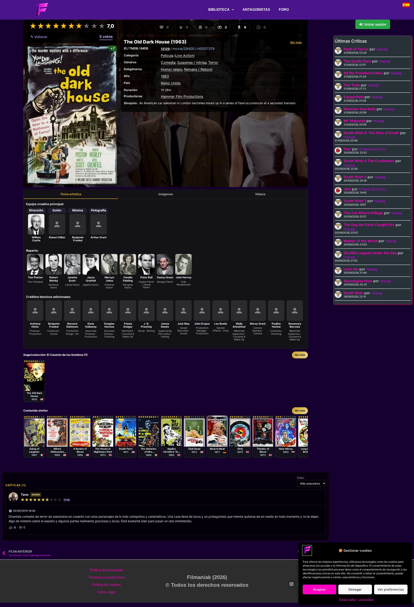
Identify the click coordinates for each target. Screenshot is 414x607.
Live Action (184, 55)
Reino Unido (171, 83)
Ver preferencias (391, 589)
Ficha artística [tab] (71, 194)
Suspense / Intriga (192, 62)
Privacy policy (347, 599)
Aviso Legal (106, 592)
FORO (284, 9)
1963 (165, 76)
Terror (213, 62)
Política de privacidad (106, 570)
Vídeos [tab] (260, 194)
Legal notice (366, 599)
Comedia (168, 62)
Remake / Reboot (198, 69)
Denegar (355, 589)
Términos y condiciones (106, 577)
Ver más (296, 42)
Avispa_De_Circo (372, 149)
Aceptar (319, 589)
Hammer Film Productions (182, 96)
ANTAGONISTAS (256, 9)
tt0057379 (206, 48)
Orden (300, 478)
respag (381, 49)
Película (167, 55)
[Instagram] (291, 584)
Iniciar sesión (375, 24)
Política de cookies (106, 585)
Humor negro (171, 69)
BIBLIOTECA (219, 9)
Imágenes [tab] (165, 194)
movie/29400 (183, 48)
